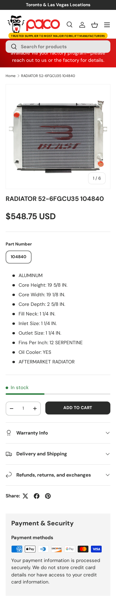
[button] (94, 25)
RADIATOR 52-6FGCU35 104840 (48, 76)
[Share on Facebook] (36, 496)
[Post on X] (25, 496)
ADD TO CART (77, 408)
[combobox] (58, 46)
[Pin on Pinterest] (47, 496)
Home (10, 76)
